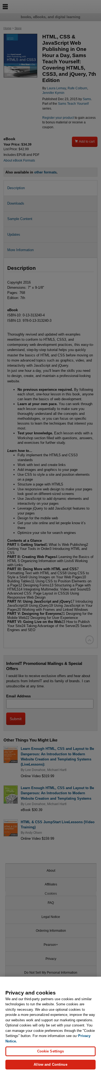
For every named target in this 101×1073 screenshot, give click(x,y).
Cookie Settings (50, 1051)
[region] (50, 1025)
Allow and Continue (50, 1064)
